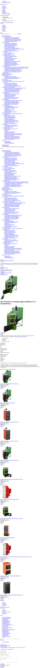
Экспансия (7, 607)
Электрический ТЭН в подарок (6, 269)
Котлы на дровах (5, 75)
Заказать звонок (10, 22)
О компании (4, 7)
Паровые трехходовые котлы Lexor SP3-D (12, 90)
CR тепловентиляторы (9, 220)
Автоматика (7, 108)
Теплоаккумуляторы (8, 142)
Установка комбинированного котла (11, 120)
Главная (3, 5)
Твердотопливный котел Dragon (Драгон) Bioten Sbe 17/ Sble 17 (11, 479)
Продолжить (2, 666)
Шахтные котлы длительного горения (11, 240)
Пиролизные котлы (5, 92)
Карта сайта (4, 613)
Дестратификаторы (8, 110)
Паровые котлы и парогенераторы (8, 201)
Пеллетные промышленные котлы (11, 58)
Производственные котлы (9, 60)
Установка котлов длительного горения (12, 121)
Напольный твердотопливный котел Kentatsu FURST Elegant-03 (11, 594)
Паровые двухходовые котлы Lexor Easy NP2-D (13, 88)
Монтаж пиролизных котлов (10, 116)
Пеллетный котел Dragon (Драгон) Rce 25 (7, 402)
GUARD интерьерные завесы (10, 107)
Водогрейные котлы (6, 66)
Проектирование (5, 99)
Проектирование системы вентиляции (11, 101)
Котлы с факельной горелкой (10, 47)
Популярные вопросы (6, 2)
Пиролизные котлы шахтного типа (11, 98)
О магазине (4, 604)
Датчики (6, 130)
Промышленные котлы (6, 54)
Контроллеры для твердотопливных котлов (12, 138)
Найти (20, 33)
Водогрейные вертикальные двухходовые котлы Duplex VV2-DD (16, 181)
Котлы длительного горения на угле (11, 84)
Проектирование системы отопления (11, 104)
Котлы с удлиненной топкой (10, 53)
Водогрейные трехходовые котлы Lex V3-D (12, 71)
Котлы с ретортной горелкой (10, 46)
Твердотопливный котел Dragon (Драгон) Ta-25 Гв (9, 441)
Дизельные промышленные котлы (11, 56)
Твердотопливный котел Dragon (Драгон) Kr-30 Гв (9, 383)
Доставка (4, 1)
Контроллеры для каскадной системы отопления (13, 133)
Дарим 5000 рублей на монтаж (5, 272)
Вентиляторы (7, 129)
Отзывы (3, 10)
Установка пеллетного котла (10, 122)
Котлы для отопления (6, 35)
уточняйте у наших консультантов (20, 336)
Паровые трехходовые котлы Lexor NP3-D (12, 89)
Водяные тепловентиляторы (10, 109)
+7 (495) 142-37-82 (3, 22)
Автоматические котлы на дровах (11, 76)
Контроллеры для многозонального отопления (13, 134)
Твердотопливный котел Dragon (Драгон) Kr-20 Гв (9, 460)
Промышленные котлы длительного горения (13, 61)
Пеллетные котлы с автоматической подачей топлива (14, 163)
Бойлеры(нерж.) (7, 141)
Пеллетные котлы (5, 42)
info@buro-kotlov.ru (3, 646)
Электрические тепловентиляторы (11, 111)
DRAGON (13, 369)
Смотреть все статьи (4, 267)
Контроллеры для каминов (9, 132)
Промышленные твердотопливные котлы (12, 64)
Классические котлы (8, 57)
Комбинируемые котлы (6, 73)
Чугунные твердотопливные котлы (11, 41)
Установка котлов (5, 114)
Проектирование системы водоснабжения (12, 102)
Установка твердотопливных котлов (11, 123)
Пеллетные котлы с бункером (10, 49)
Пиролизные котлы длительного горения (12, 93)
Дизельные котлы (5, 72)
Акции (3, 8)
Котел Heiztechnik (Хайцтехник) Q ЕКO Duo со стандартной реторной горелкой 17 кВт (16, 556)
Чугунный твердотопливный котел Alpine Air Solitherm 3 (10, 575)
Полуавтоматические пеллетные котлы (11, 50)
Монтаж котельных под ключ (10, 115)
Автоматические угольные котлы (10, 83)
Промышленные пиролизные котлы (11, 63)
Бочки (3, 140)
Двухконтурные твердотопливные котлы (12, 38)
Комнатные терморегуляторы (10, 131)
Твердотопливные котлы (6, 36)
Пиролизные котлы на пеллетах (10, 95)
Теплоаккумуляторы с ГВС (9, 143)
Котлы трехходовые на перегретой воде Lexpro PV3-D (14, 81)
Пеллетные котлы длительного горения (12, 162)
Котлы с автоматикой (8, 52)
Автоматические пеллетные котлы (11, 43)
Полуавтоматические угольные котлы (11, 85)
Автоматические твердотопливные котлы (12, 37)
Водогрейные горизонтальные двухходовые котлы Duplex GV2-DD (17, 182)
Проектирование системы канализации (12, 103)
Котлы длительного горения (7, 74)
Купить (1, 334)
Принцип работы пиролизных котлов (7, 260)
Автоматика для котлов (6, 127)
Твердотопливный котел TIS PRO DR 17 (7, 537)
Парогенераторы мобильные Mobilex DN (12, 91)
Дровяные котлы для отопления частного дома (13, 77)
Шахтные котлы (5, 124)
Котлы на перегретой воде (7, 80)
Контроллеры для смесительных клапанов (12, 136)
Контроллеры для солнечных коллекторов (12, 137)
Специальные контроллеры (9, 139)
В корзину (2, 667)
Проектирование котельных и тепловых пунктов (13, 100)
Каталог (3, 6)
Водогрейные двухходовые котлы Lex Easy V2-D (13, 68)
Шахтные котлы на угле (9, 126)
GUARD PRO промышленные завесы (11, 221)
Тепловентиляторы (5, 105)
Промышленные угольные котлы (10, 65)
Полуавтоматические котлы (9, 59)
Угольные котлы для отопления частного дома (13, 200)
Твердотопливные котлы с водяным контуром (13, 40)
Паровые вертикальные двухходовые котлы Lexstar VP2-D (15, 202)
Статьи (3, 9)
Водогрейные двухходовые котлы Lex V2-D (12, 69)
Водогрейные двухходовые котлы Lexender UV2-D (14, 70)
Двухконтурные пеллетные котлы (11, 44)
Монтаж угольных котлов (9, 118)
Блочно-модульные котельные (10, 55)
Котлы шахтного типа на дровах (10, 239)
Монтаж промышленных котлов (10, 117)
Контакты (4, 11)
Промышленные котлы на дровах (10, 62)
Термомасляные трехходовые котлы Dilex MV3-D (13, 113)
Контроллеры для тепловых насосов (11, 128)
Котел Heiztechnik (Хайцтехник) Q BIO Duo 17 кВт (9, 499)
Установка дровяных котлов (10, 119)
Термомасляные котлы (6, 112)
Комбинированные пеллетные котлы (11, 45)
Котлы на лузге (5, 79)
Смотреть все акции (4, 274)
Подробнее (2, 271)
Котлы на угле (5, 82)
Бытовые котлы (5, 51)
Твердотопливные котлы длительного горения (13, 39)
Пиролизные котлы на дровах (10, 94)
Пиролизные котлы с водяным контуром (12, 97)
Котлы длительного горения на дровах (11, 78)
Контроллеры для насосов (9, 135)
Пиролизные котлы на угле (9, 96)
